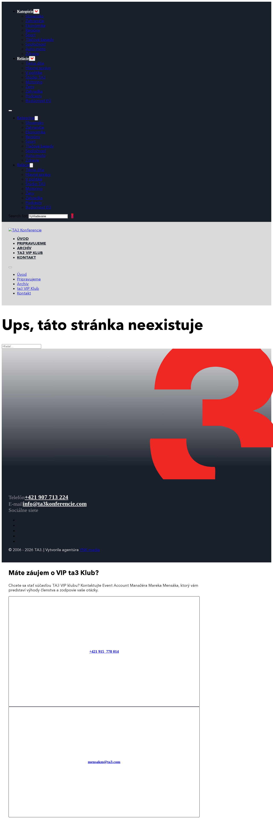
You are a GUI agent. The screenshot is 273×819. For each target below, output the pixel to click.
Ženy (30, 86)
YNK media (90, 549)
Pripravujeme (31, 243)
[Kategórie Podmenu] (36, 11)
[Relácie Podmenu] (32, 58)
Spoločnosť (36, 44)
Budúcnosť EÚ (38, 100)
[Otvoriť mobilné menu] (10, 110)
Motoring (34, 82)
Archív (24, 248)
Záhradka (34, 91)
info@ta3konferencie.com (55, 504)
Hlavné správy (38, 68)
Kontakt (26, 257)
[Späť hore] (258, 806)
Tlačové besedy (40, 39)
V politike (34, 72)
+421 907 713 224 (46, 497)
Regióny (33, 30)
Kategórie (25, 11)
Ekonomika (35, 25)
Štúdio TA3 (36, 77)
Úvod (23, 238)
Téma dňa (35, 63)
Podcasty (34, 96)
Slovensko (35, 16)
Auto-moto (36, 49)
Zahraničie (35, 21)
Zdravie (32, 53)
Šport (31, 35)
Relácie (23, 58)
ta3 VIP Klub (30, 252)
